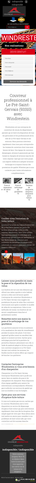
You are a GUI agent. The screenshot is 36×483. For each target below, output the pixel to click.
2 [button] (6, 252)
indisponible (17, 1)
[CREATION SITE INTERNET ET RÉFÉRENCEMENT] (18, 480)
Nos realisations (14, 45)
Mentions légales (19, 477)
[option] (7, 186)
